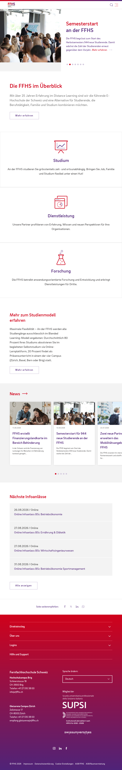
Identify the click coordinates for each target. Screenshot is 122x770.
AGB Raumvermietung (95, 764)
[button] (65, 607)
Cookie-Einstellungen (64, 764)
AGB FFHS (79, 764)
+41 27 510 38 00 (26, 688)
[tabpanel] (30, 433)
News (15, 394)
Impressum (28, 764)
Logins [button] (13, 645)
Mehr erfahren (74, 50)
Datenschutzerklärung (44, 764)
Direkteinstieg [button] (17, 626)
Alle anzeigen (23, 585)
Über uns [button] (14, 636)
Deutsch (69, 679)
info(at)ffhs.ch (16, 692)
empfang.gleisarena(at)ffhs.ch (24, 721)
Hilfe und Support (19, 654)
